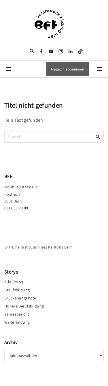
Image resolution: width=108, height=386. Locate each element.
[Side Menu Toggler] (8, 69)
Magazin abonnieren (67, 69)
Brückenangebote (20, 298)
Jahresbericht (16, 314)
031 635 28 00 (16, 208)
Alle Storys (14, 281)
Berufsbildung (17, 290)
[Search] (98, 136)
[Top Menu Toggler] (99, 69)
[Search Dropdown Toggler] (32, 51)
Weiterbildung (17, 322)
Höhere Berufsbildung (24, 306)
